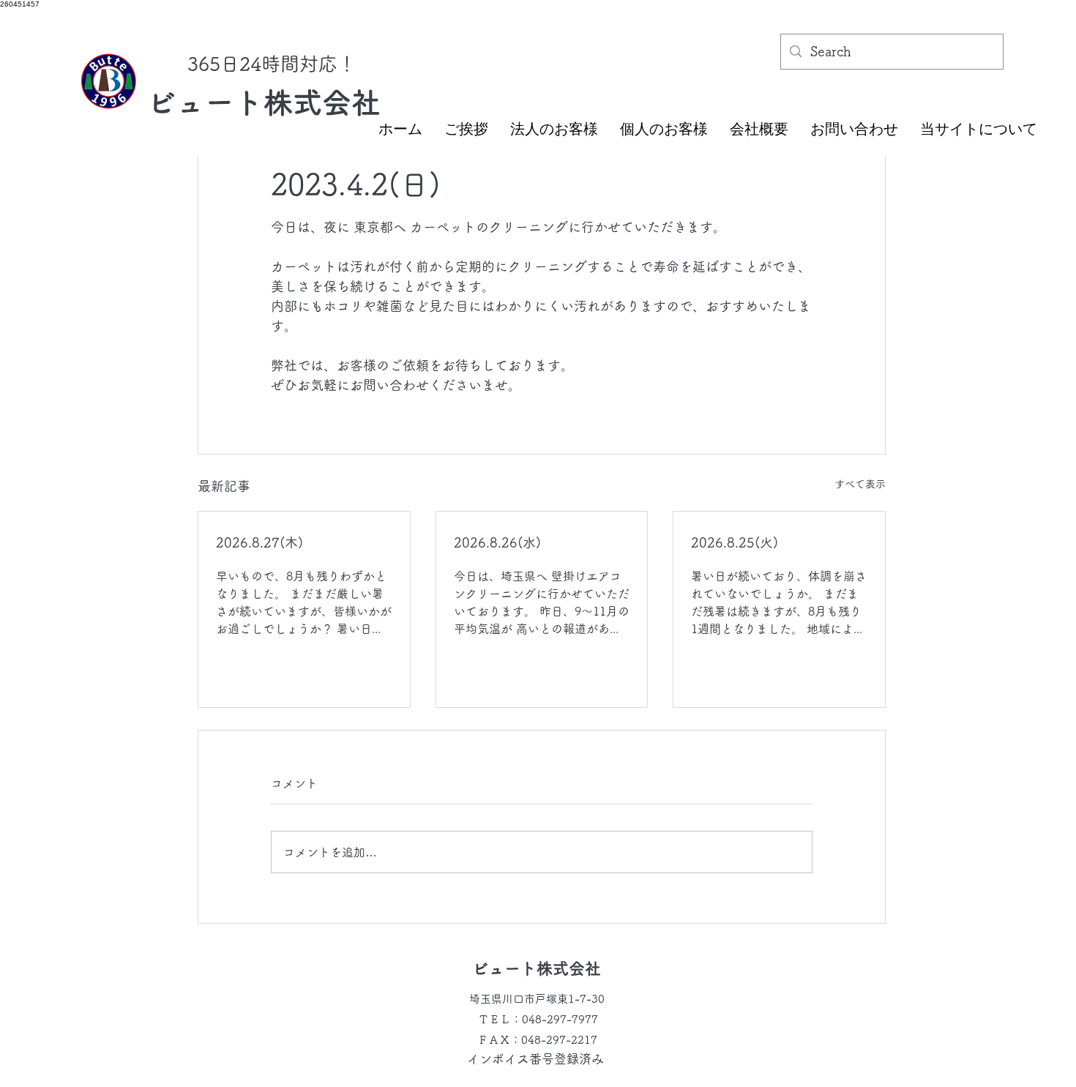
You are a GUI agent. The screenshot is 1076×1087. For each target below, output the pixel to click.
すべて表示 (860, 484)
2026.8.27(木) (259, 542)
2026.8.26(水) (497, 542)
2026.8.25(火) (734, 542)
